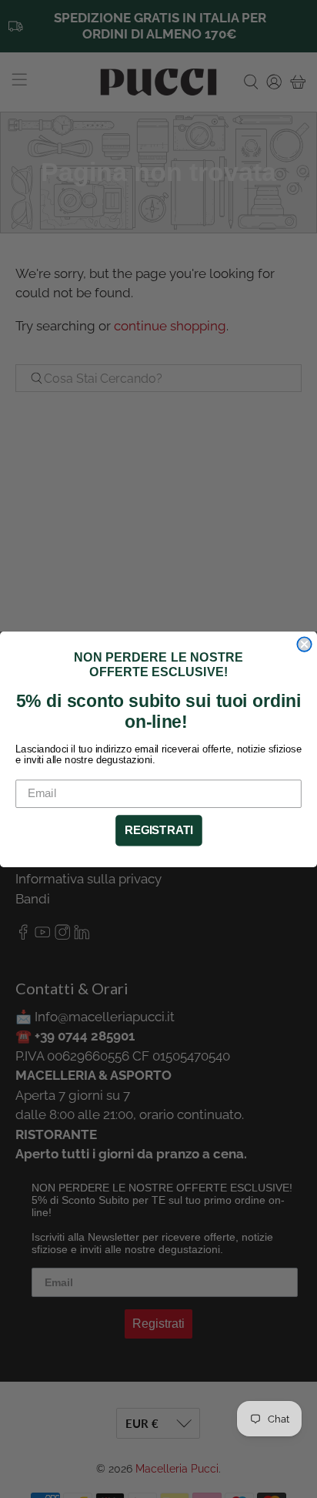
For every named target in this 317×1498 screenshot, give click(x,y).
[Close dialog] (304, 644)
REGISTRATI (159, 830)
